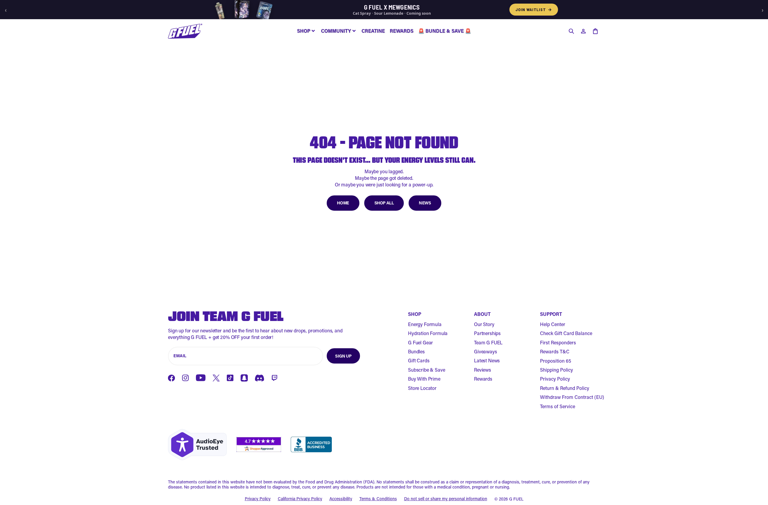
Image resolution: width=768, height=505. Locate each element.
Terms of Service (557, 406)
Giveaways (485, 351)
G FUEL (516, 499)
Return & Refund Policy (564, 388)
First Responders (558, 342)
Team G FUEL (488, 342)
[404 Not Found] (185, 31)
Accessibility (340, 498)
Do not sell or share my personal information (445, 498)
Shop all (384, 203)
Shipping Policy (556, 370)
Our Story (484, 324)
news (425, 203)
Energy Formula (425, 324)
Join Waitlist (533, 9)
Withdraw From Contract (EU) (572, 397)
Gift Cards (418, 360)
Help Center (552, 324)
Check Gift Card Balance (566, 333)
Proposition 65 (555, 361)
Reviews (482, 370)
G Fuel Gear (420, 342)
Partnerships (487, 333)
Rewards (483, 379)
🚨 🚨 (444, 31)
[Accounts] (583, 31)
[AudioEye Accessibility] (197, 444)
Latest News (487, 360)
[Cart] (595, 31)
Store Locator (422, 388)
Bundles (416, 351)
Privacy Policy (555, 379)
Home (343, 203)
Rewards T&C (554, 351)
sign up (343, 356)
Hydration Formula (428, 333)
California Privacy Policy (300, 498)
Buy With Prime (424, 379)
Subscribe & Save (426, 370)
